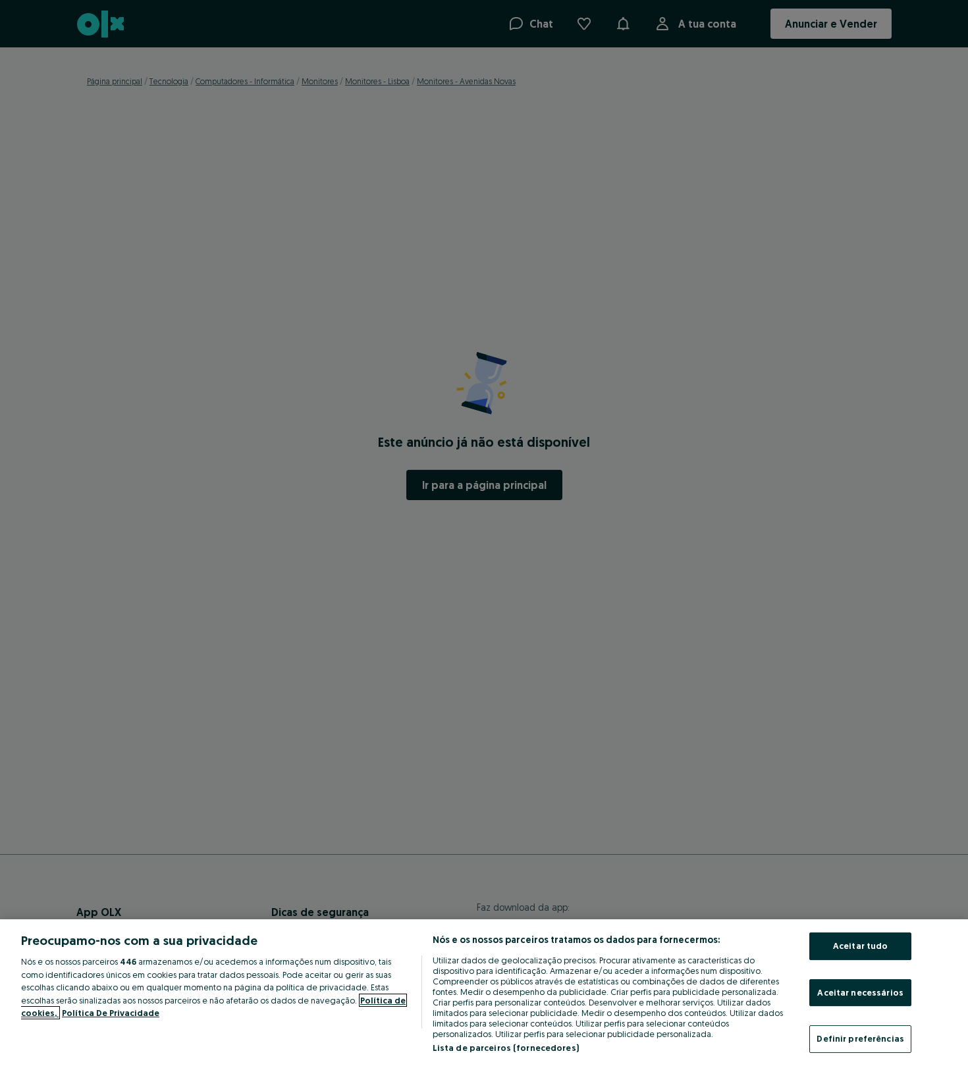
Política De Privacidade (110, 1012)
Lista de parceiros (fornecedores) (506, 1047)
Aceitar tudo (860, 945)
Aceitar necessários (860, 992)
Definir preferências (860, 1038)
